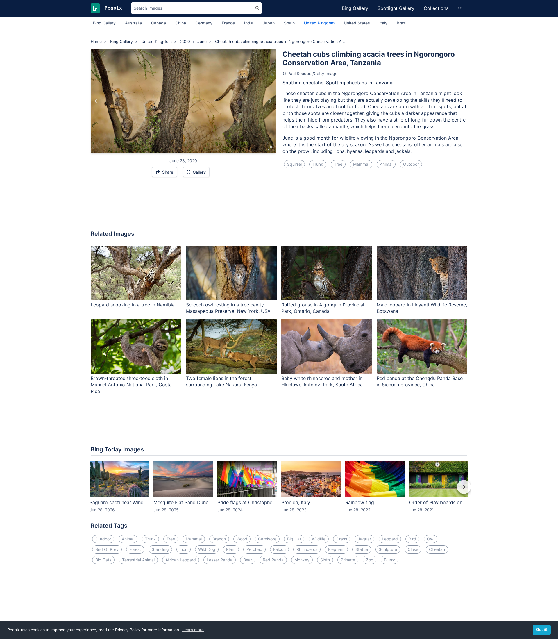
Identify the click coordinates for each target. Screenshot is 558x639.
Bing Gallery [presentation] (104, 22)
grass (341, 538)
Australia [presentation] (133, 22)
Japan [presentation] (269, 22)
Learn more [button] (193, 629)
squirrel (294, 164)
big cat (294, 538)
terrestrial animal (138, 559)
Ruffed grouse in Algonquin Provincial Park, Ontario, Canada (322, 308)
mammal (361, 164)
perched (254, 549)
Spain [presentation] (289, 22)
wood (242, 538)
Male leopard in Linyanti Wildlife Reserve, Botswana (422, 308)
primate (348, 559)
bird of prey (107, 549)
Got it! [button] (541, 630)
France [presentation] (228, 22)
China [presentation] (180, 22)
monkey (302, 559)
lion (183, 549)
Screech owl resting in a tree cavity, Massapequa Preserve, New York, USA (228, 308)
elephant (336, 549)
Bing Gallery (355, 8)
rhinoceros (306, 549)
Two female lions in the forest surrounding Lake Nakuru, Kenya (221, 381)
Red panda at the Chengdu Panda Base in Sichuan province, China (420, 381)
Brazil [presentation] (402, 22)
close (413, 549)
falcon (279, 549)
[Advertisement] (279, 206)
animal (386, 164)
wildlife (319, 538)
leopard (390, 538)
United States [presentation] (357, 22)
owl (430, 538)
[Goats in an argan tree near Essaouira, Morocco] (270, 101)
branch (219, 538)
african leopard (180, 559)
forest (135, 549)
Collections (436, 8)
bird (412, 538)
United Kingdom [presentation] (319, 22)
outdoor (411, 164)
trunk (317, 164)
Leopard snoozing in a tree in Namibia (133, 305)
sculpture (388, 549)
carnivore (267, 538)
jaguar (364, 538)
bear (247, 559)
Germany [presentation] (203, 22)
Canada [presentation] (158, 22)
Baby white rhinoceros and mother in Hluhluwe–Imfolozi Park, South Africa (322, 381)
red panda (273, 559)
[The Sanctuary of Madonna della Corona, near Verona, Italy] (96, 101)
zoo (369, 559)
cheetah (437, 549)
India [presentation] (248, 22)
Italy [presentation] (383, 22)
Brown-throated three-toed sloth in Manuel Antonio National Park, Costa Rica (131, 385)
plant (231, 549)
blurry (389, 559)
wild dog (206, 549)
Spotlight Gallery (396, 8)
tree (338, 164)
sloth (325, 559)
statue (361, 549)
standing (160, 549)
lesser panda (220, 559)
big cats (103, 559)
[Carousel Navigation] (279, 491)
